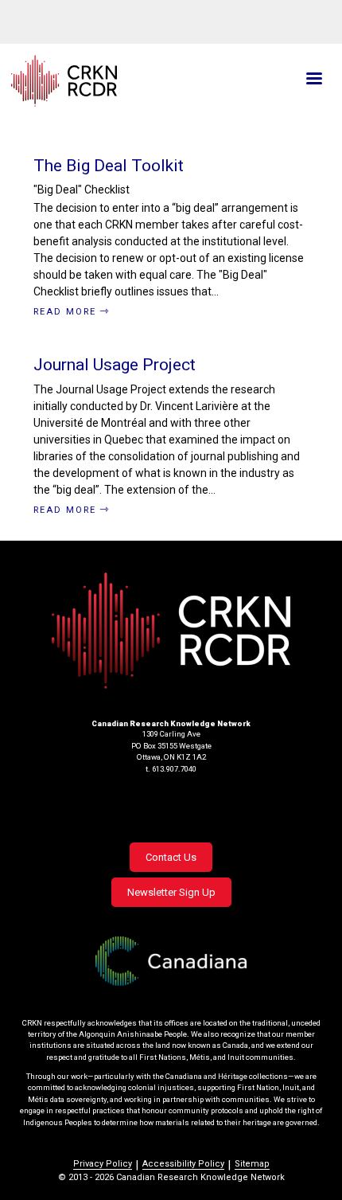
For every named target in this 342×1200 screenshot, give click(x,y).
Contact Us (171, 857)
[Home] (118, 81)
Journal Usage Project (114, 364)
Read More (64, 312)
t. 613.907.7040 (171, 768)
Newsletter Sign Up (171, 892)
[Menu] (313, 80)
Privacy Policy (102, 1164)
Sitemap (252, 1164)
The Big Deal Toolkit (108, 165)
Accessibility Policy (183, 1164)
